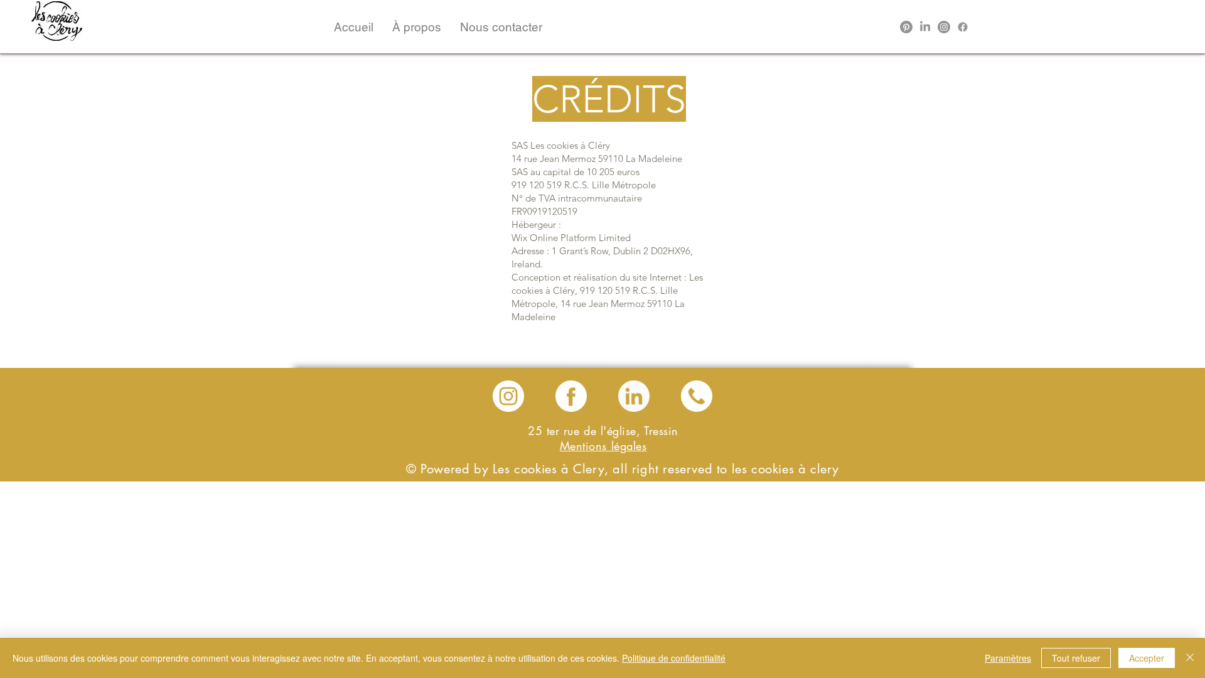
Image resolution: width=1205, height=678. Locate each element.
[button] (417, 27)
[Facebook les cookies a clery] (571, 396)
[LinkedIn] (925, 27)
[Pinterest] (906, 27)
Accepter (1146, 658)
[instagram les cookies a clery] (508, 396)
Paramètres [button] (1008, 658)
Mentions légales (603, 445)
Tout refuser (1076, 658)
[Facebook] (962, 27)
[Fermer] (1189, 658)
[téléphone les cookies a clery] (696, 396)
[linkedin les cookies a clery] (634, 396)
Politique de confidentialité (674, 658)
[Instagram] (944, 27)
